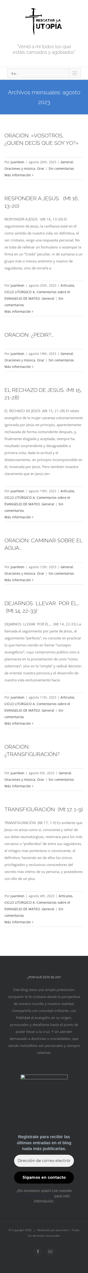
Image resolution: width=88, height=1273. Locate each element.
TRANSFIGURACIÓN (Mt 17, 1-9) (43, 809)
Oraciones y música (19, 168)
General (67, 162)
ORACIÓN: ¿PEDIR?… (29, 335)
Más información (17, 175)
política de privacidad (36, 1196)
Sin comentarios (61, 168)
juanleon (17, 162)
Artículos (67, 285)
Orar (40, 168)
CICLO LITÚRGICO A (19, 292)
